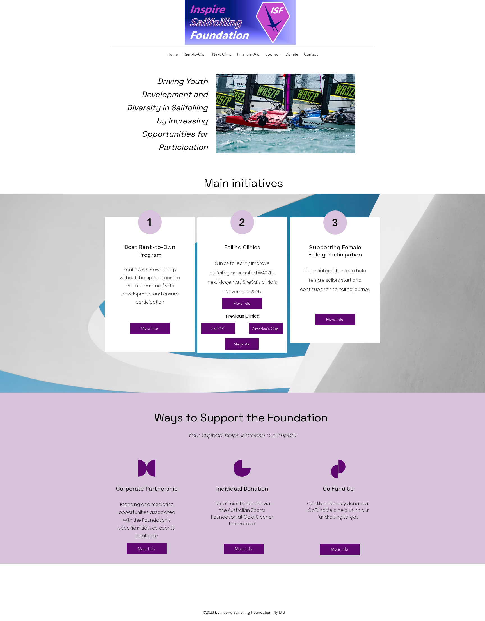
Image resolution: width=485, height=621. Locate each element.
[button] (285, 113)
